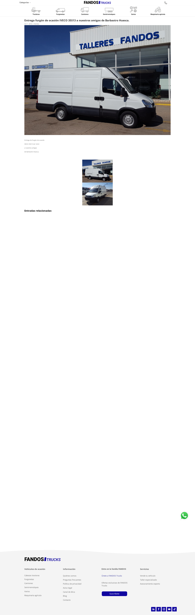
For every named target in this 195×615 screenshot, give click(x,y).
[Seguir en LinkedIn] (153, 609)
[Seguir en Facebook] (158, 609)
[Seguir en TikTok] (174, 609)
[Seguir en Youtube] (169, 609)
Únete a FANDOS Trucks (112, 576)
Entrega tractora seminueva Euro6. (41, 417)
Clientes (36, 24)
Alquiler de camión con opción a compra (43, 308)
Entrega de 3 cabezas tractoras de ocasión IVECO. (47, 525)
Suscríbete (114, 593)
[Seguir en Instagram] (164, 609)
